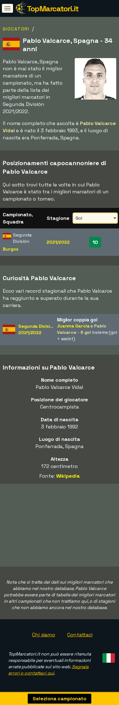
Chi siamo (43, 634)
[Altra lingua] (107, 656)
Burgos (10, 249)
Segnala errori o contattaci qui (48, 670)
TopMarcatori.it (53, 9)
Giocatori (16, 29)
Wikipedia (68, 476)
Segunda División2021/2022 (36, 329)
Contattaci (79, 634)
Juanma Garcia (73, 326)
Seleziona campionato (59, 698)
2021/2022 (58, 242)
